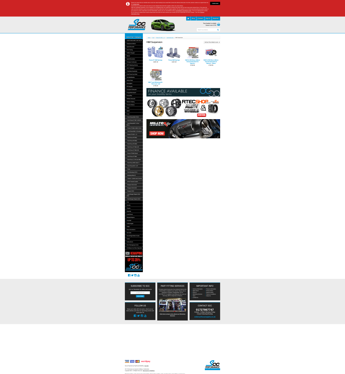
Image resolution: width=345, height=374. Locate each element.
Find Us (195, 292)
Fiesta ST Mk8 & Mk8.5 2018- (134, 128)
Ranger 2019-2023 (132, 188)
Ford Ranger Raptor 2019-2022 (133, 195)
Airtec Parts (130, 80)
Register (216, 18)
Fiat (128, 202)
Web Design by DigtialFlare (149, 370)
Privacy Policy (209, 290)
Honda (128, 205)
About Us (208, 295)
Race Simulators (131, 229)
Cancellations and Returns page (183, 10)
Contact (200, 18)
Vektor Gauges (131, 53)
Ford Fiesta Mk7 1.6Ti (132, 166)
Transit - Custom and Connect (134, 178)
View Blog (146, 365)
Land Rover (130, 214)
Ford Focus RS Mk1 (132, 137)
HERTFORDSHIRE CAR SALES (134, 40)
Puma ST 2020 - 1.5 (132, 134)
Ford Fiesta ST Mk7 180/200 (134, 120)
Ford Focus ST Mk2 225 (133, 147)
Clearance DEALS (131, 43)
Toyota (128, 208)
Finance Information (211, 289)
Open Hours (196, 290)
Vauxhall (129, 220)
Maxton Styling (130, 101)
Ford (128, 114)
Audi (128, 108)
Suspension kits (170, 37)
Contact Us (195, 297)
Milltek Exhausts (131, 98)
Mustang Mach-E (131, 175)
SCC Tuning (130, 49)
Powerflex (129, 95)
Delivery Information (198, 289)
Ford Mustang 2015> (132, 172)
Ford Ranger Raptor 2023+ (134, 199)
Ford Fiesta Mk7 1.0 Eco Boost (133, 124)
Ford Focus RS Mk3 (132, 144)
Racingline (129, 83)
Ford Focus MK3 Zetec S (133, 162)
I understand (215, 3)
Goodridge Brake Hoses (133, 235)
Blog (193, 18)
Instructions (130, 242)
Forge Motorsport (131, 92)
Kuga (128, 169)
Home (149, 37)
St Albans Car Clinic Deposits (134, 248)
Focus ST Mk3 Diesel (132, 153)
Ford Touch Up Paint (132, 74)
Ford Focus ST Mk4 (132, 156)
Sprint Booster (130, 46)
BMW (128, 111)
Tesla (128, 226)
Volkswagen (130, 223)
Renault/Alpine (130, 217)
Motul (128, 56)
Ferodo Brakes (130, 104)
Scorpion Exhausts (132, 89)
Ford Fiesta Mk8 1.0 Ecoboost (134, 131)
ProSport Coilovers (132, 62)
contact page (136, 4)
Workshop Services (197, 294)
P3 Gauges (129, 86)
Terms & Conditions (211, 294)
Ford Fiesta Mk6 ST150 (133, 117)
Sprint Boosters (131, 59)
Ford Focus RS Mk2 (132, 140)
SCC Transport (130, 68)
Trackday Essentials (132, 71)
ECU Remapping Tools (132, 245)
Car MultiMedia (131, 77)
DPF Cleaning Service (132, 65)
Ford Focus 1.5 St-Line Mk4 (134, 159)
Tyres (128, 238)
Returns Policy (209, 292)
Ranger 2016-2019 (132, 184)
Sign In (208, 18)
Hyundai (129, 211)
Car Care (129, 232)
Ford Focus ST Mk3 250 (133, 150)
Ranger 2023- (130, 191)
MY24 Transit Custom (132, 181)
